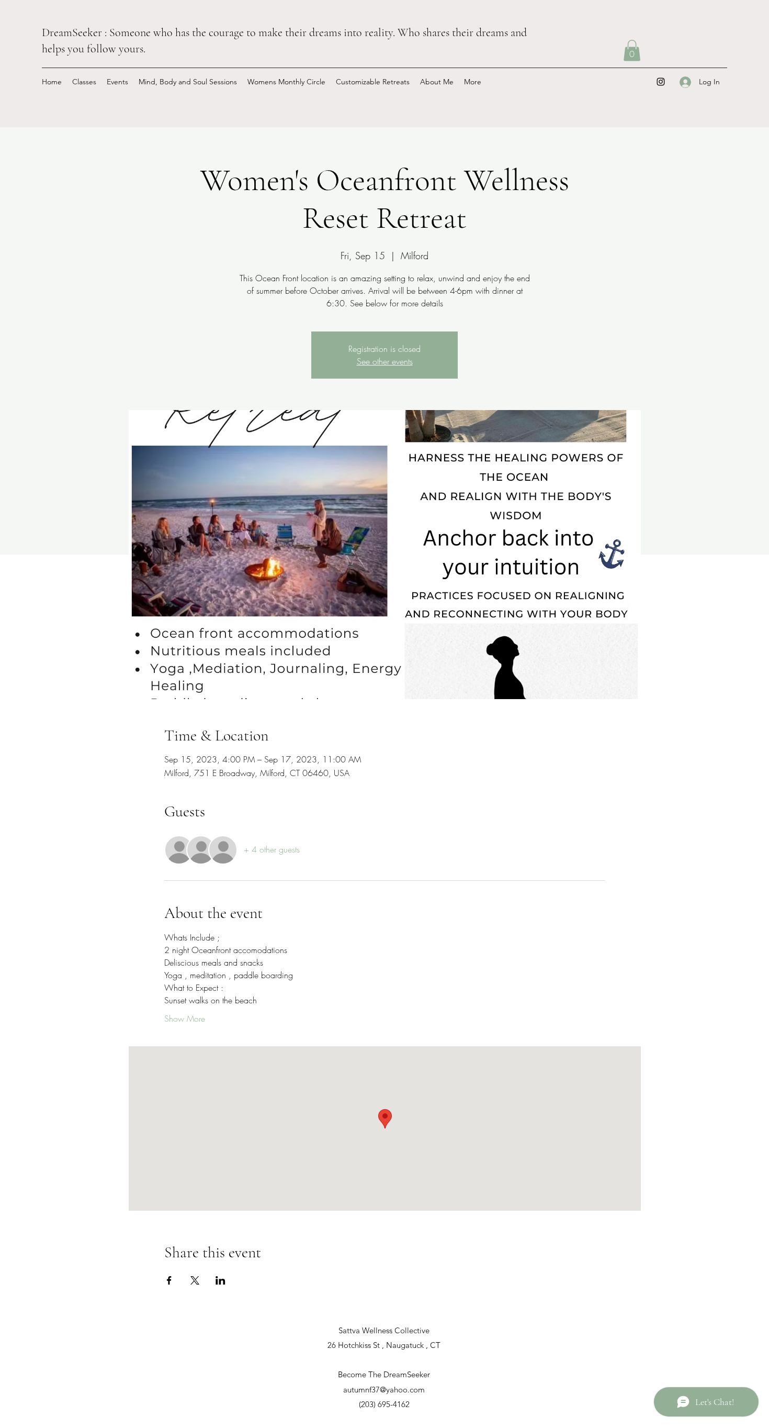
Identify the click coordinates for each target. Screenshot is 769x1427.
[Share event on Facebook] (169, 1280)
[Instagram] (660, 81)
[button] (632, 50)
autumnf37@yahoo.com (384, 1390)
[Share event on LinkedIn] (220, 1280)
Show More (184, 1018)
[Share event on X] (195, 1280)
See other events (385, 361)
